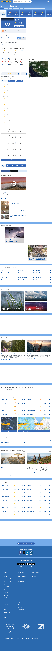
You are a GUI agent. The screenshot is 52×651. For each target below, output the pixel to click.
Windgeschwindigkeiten (22, 576)
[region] (13, 126)
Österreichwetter (7, 609)
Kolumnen (6, 576)
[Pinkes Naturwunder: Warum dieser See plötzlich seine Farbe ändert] (13, 183)
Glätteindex (20, 605)
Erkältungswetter (21, 609)
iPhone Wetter (34, 574)
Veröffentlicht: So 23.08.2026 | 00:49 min (8, 197)
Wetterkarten (21, 572)
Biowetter (19, 604)
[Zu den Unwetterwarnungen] (4, 50)
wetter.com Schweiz (7, 581)
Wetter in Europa (7, 612)
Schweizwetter (6, 607)
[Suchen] (29, 1)
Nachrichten (6, 604)
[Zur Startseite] (6, 1)
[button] (13, 159)
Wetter (5, 572)
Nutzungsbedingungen (20, 641)
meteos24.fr (6, 594)
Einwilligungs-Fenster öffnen (26, 638)
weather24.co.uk (7, 598)
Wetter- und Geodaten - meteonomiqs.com (8, 590)
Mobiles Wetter (35, 572)
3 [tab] (28, 434)
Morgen (6, 8)
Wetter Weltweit (7, 614)
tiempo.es (6, 592)
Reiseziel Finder (21, 607)
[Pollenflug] (48, 1)
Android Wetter (34, 578)
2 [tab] (26, 434)
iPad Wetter (34, 576)
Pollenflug (37, 8)
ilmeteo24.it (6, 595)
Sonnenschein (20, 579)
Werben (5, 584)
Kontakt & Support (35, 638)
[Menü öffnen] (50, 1)
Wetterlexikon (6, 615)
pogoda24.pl (6, 597)
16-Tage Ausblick (49, 13)
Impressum (42, 638)
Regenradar (31, 8)
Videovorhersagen (7, 574)
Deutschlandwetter (7, 605)
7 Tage (21, 8)
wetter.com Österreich (8, 583)
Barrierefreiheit (12, 641)
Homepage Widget (7, 586)
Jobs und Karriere (7, 638)
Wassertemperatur (21, 581)
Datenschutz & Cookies (15, 638)
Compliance (6, 641)
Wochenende (16, 8)
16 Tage (25, 8)
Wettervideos (7, 602)
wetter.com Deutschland (8, 579)
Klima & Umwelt (21, 610)
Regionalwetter (7, 610)
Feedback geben (24, 23)
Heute (2, 8)
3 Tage (10, 8)
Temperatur (20, 578)
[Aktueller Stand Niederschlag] (38, 69)
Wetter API (6, 588)
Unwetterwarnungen (7, 578)
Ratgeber (20, 602)
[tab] (4, 81)
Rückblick (43, 8)
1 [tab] (24, 434)
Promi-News (6, 617)
